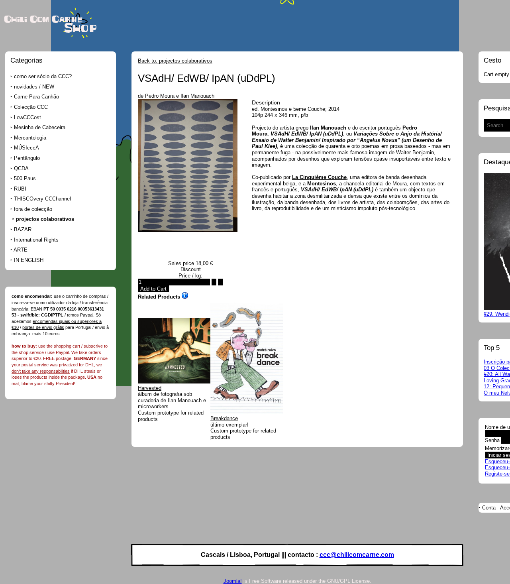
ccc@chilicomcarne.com (357, 554)
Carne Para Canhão (36, 97)
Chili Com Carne (43, 19)
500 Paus (25, 178)
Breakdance (224, 418)
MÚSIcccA (26, 148)
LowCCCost (27, 117)
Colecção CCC (31, 107)
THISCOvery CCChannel (42, 199)
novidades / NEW (34, 87)
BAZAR (22, 229)
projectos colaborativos (45, 219)
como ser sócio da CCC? (43, 76)
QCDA (21, 168)
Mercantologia (30, 138)
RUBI (20, 189)
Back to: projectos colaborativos (175, 61)
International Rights (36, 240)
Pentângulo (27, 158)
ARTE (20, 250)
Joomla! (233, 581)
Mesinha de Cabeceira (39, 127)
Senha (492, 440)
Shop (80, 28)
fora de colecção (33, 209)
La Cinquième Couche (319, 177)
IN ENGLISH (28, 260)
